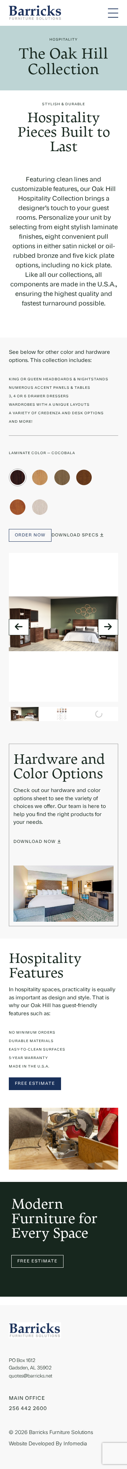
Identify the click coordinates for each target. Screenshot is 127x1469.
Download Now (34, 842)
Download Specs (75, 535)
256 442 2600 (28, 1408)
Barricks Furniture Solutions (61, 1432)
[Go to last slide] (19, 627)
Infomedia (75, 1444)
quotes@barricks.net (30, 1376)
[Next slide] (108, 627)
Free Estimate (35, 1084)
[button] (25, 714)
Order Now (30, 535)
